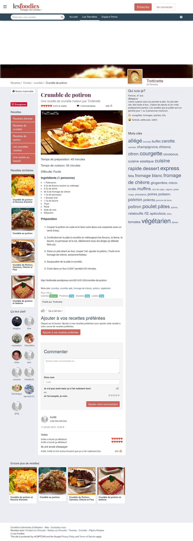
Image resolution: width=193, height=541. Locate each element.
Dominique (17, 393)
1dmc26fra (29, 345)
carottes (132, 147)
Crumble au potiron (23, 233)
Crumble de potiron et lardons (23, 302)
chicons (165, 146)
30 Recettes (152, 84)
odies (13, 6)
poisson (164, 193)
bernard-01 (29, 396)
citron (133, 153)
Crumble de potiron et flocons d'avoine (23, 200)
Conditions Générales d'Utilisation (27, 527)
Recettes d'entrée (22, 118)
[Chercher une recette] (62, 17)
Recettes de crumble (19, 127)
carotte (168, 141)
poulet (149, 206)
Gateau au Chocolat (57, 530)
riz (146, 213)
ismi (29, 362)
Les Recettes (89, 16)
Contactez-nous (58, 527)
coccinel (17, 379)
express (169, 168)
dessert (151, 168)
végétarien (106, 288)
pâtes (164, 206)
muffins (144, 188)
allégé (135, 140)
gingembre (159, 182)
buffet (156, 141)
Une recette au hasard (21, 159)
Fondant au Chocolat (35, 530)
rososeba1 (17, 345)
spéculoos (158, 213)
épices (175, 222)
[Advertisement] (96, 43)
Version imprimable (24, 91)
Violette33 (29, 379)
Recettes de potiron (19, 137)
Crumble (83, 530)
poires (152, 193)
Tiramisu (73, 530)
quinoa (174, 207)
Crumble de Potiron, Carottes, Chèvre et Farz (23, 267)
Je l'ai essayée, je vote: (56, 395)
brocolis (147, 141)
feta (131, 175)
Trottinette (155, 80)
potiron (96, 288)
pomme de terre (163, 200)
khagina (17, 328)
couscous (170, 153)
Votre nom (49, 377)
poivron (135, 199)
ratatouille (135, 213)
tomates (134, 221)
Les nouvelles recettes (20, 148)
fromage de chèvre (83, 288)
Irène (16, 362)
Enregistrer (20, 104)
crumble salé (66, 288)
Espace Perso (109, 16)
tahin (169, 213)
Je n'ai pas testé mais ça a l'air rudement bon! (67, 388)
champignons (147, 146)
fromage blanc (148, 175)
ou (45, 392)
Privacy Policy (68, 536)
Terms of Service (87, 536)
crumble (55, 288)
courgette (151, 153)
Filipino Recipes (96, 530)
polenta (149, 199)
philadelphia (140, 194)
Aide (47, 527)
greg (17, 413)
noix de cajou (158, 189)
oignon (169, 189)
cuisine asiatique (141, 160)
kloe (29, 328)
